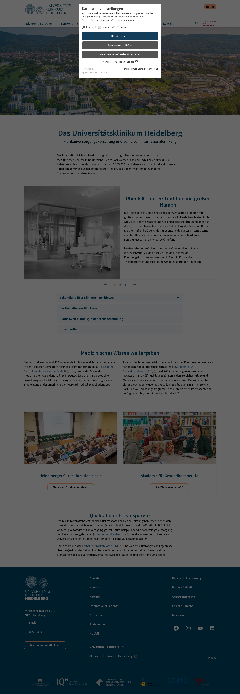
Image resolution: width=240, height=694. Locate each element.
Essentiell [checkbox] (91, 27)
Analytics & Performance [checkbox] (114, 27)
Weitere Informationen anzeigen (119, 61)
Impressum (129, 68)
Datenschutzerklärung (147, 68)
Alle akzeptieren (120, 36)
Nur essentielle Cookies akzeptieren (120, 54)
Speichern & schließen (120, 45)
